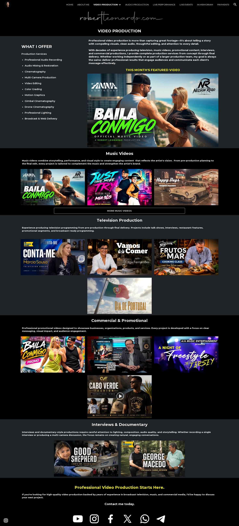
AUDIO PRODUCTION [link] (137, 4)
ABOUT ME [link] (83, 4)
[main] (119, 31)
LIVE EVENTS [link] (186, 4)
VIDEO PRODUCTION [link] (105, 4)
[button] (235, 4)
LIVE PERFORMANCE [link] (164, 4)
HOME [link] (69, 4)
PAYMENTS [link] (223, 4)
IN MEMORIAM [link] (205, 4)
